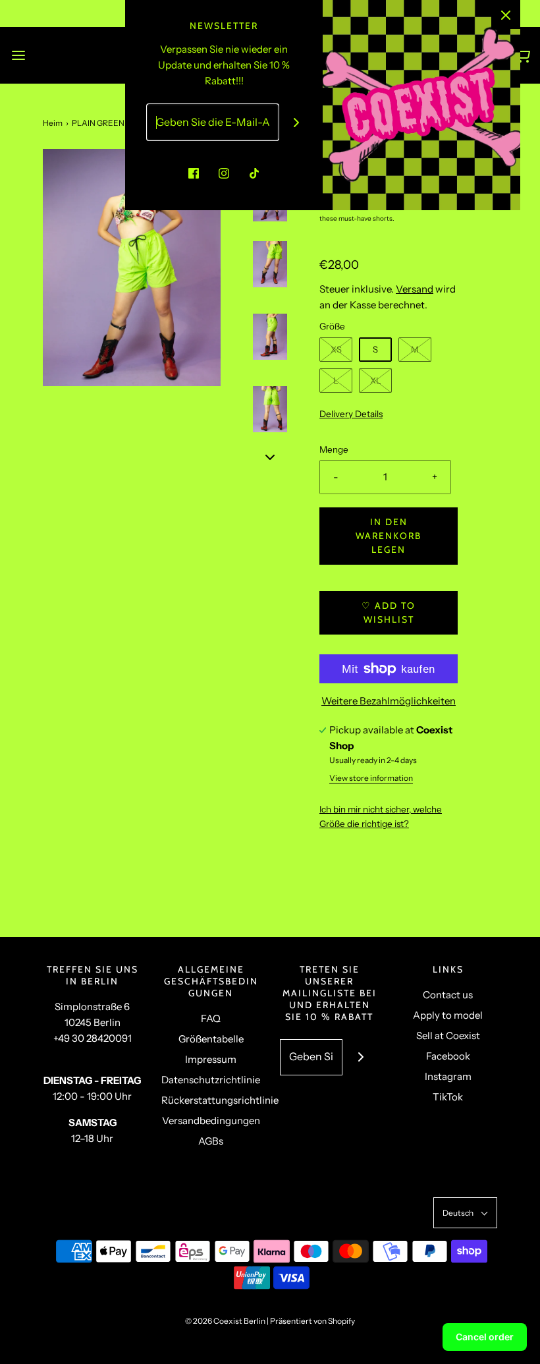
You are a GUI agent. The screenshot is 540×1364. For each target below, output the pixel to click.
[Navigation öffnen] (18, 55)
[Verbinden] (297, 122)
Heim (53, 123)
